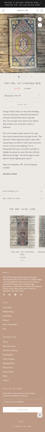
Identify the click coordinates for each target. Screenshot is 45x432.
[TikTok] (21, 294)
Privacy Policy (8, 372)
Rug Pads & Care (11, 198)
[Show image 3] (23, 76)
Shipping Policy (9, 363)
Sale (4, 329)
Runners (6, 320)
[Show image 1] (18, 76)
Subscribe (22, 410)
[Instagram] (10, 294)
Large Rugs (7, 307)
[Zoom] (40, 19)
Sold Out (22, 104)
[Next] (30, 76)
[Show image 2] (21, 76)
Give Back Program (10, 350)
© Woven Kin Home (22, 426)
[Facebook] (4, 294)
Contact (6, 380)
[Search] (37, 10)
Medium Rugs (8, 311)
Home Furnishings (10, 324)
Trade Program (9, 359)
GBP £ (21, 421)
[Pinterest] (15, 294)
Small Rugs (7, 316)
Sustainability (11, 191)
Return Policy (8, 367)
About (5, 342)
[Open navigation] (3, 11)
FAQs (5, 376)
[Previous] (14, 76)
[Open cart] (42, 10)
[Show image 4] (26, 76)
